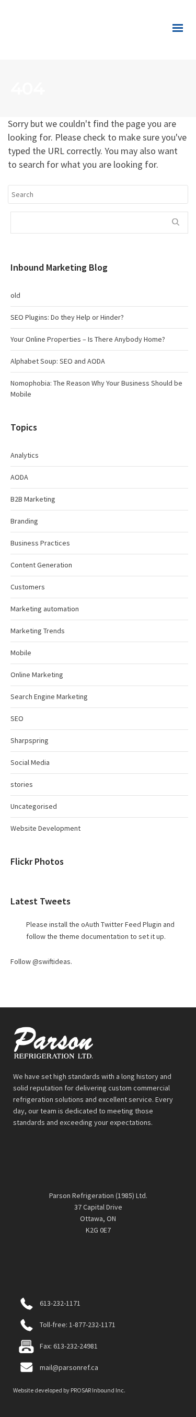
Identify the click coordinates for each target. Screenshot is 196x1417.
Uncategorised (33, 806)
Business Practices (40, 543)
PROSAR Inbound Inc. (98, 1390)
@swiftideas (51, 961)
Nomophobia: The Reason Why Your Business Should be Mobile (96, 388)
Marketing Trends (37, 630)
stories (21, 784)
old (15, 295)
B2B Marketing (32, 499)
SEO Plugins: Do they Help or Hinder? (67, 317)
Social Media (30, 762)
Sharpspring (29, 740)
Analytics (24, 455)
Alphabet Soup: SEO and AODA (57, 361)
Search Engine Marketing (49, 696)
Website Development (45, 828)
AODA (19, 477)
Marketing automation (44, 608)
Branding (24, 521)
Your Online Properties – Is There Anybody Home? (87, 339)
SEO (17, 718)
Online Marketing (36, 674)
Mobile (20, 652)
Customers (27, 586)
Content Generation (41, 565)
